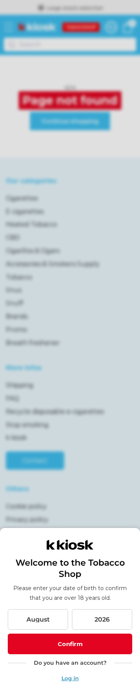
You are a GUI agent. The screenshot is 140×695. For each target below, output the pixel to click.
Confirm (70, 644)
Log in (70, 678)
